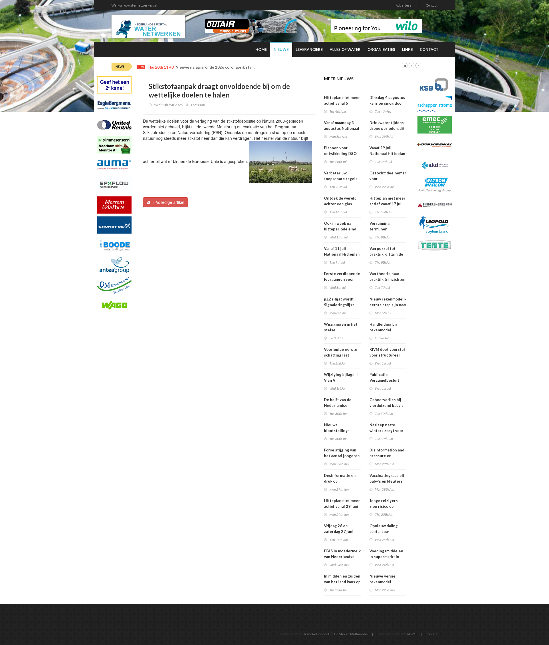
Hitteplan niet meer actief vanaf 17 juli (387, 201)
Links (407, 49)
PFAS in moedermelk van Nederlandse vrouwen (342, 557)
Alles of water (345, 49)
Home (261, 49)
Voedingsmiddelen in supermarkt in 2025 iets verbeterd (387, 557)
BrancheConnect (316, 634)
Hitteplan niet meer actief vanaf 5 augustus (342, 103)
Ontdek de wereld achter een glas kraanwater (340, 204)
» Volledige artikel (167, 202)
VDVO (412, 634)
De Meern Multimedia (351, 634)
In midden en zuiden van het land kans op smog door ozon (342, 582)
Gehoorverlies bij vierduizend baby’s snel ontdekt (386, 405)
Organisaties (381, 49)
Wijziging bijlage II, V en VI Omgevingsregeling (342, 380)
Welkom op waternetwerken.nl (134, 5)
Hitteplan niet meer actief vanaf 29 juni (342, 503)
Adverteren (404, 5)
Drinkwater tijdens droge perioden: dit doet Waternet (387, 128)
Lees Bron (198, 105)
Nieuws (281, 49)
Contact (431, 5)
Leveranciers (309, 49)
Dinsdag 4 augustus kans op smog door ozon (387, 103)
